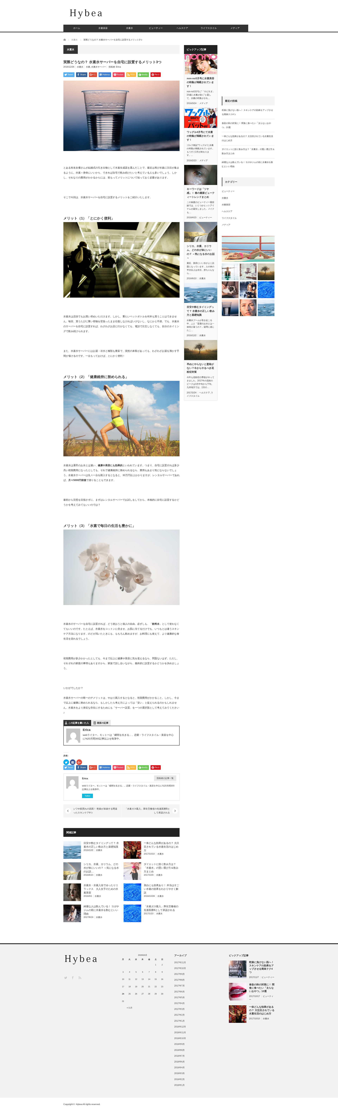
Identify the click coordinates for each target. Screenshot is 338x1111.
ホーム (76, 28)
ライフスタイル (209, 28)
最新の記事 (102, 723)
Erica (118, 67)
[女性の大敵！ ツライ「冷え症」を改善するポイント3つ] (248, 289)
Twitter (87, 796)
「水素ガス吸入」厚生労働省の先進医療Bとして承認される (147, 810)
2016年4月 (179, 1067)
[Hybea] (86, 13)
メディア (235, 28)
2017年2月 (179, 1015)
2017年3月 (179, 1009)
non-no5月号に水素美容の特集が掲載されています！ (200, 82)
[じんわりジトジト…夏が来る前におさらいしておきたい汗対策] (230, 271)
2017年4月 (179, 1003)
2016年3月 (179, 1073)
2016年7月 (179, 1056)
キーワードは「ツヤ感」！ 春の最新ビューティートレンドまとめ (201, 193)
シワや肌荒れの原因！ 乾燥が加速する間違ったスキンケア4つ (95, 810)
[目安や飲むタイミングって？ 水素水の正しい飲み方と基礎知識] (266, 307)
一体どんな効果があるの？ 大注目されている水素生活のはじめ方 (161, 847)
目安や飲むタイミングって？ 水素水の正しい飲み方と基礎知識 (201, 311)
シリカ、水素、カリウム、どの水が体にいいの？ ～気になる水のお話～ (201, 252)
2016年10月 (180, 1038)
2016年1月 (179, 1085)
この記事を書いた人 (78, 723)
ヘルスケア (182, 28)
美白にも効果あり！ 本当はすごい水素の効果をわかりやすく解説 (161, 889)
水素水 (129, 28)
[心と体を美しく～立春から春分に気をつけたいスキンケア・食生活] (248, 271)
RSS (79, 977)
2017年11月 (180, 962)
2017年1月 (179, 1021)
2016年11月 (180, 1032)
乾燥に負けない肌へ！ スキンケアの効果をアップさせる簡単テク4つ (261, 967)
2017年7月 (179, 985)
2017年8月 (179, 980)
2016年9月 (179, 1044)
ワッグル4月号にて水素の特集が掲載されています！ (200, 136)
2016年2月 (179, 1079)
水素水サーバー (98, 67)
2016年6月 (179, 1061)
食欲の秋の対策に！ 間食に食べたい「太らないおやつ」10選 (261, 988)
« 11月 (129, 1008)
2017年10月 (180, 968)
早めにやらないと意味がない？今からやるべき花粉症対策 (200, 368)
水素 (88, 67)
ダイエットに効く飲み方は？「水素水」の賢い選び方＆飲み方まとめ (161, 868)
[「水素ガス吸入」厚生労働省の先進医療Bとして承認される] (266, 289)
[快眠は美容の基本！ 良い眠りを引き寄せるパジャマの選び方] (230, 289)
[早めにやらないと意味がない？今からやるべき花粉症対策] (266, 271)
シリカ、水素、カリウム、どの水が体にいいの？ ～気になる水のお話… (101, 868)
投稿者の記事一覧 (165, 778)
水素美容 (103, 28)
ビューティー (156, 28)
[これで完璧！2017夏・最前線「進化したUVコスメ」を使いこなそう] (248, 249)
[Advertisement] (210, 15)
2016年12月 (180, 1026)
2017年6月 (179, 991)
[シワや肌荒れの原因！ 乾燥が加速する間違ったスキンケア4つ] (248, 307)
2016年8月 (179, 1050)
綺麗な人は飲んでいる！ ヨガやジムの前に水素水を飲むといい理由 (101, 910)
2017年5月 (179, 997)
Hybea (79, 1104)
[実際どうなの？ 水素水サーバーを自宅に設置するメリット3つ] (230, 307)
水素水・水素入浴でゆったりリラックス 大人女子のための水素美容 (101, 889)
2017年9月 (179, 974)
